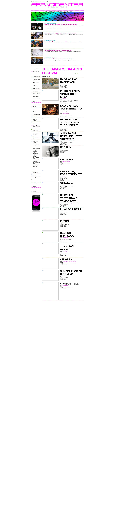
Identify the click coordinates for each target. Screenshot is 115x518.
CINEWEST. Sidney (36, 82)
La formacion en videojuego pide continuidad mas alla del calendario (60, 33)
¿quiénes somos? (35, 169)
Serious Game (35, 120)
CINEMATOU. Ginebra (36, 88)
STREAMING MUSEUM (36, 79)
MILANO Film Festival (36, 93)
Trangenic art (35, 150)
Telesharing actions (36, 165)
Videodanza (35, 143)
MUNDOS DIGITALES (36, 76)
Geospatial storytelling (36, 154)
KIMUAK (34, 101)
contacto (71, 11)
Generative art (35, 151)
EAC (33, 136)
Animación (34, 145)
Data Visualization (36, 164)
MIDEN (34, 109)
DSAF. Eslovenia (35, 91)
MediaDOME (35, 119)
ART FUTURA (35, 74)
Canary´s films (35, 134)
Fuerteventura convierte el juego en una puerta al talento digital (59, 58)
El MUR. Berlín (35, 116)
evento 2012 (35, 191)
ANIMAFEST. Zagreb (36, 96)
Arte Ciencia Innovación (36, 148)
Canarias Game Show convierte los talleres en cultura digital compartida (61, 24)
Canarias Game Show (62, 25)
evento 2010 (35, 186)
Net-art (34, 158)
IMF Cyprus (34, 106)
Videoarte (34, 142)
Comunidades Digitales (36, 159)
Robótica (34, 155)
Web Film (34, 144)
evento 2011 (35, 189)
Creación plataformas (36, 162)
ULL (33, 138)
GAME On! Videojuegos (36, 114)
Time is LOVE (35, 130)
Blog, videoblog (35, 160)
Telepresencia (35, 166)
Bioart (34, 152)
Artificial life (34, 149)
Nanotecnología (35, 153)
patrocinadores (35, 171)
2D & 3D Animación (36, 157)
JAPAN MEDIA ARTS (36, 68)
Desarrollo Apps (35, 161)
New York (34, 80)
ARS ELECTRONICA (36, 71)
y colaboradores (35, 172)
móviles (34, 163)
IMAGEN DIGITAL (35, 141)
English (50, 1)
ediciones (45, 11)
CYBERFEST (35, 85)
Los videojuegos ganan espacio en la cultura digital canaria (58, 50)
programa (34, 175)
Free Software (35, 156)
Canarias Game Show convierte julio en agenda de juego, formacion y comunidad (63, 41)
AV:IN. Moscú (35, 111)
